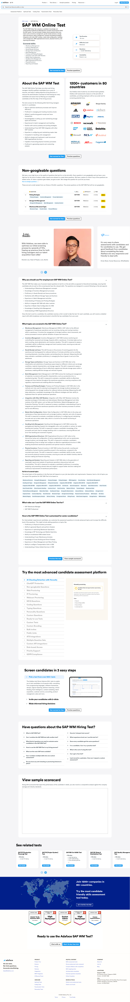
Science (37, 964)
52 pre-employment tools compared (75, 964)
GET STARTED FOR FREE (85, 904)
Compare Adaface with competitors (75, 966)
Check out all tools (70, 984)
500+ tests (25, 21)
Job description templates (72, 971)
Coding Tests (36, 11)
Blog (98, 966)
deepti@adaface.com (8, 970)
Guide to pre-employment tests (73, 982)
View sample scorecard (72, 558)
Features (37, 969)
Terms (56, 997)
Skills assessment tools (71, 961)
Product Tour (38, 961)
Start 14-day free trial (71, 944)
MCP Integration (39, 973)
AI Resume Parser (39, 976)
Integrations (37, 971)
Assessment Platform (16, 11)
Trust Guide (72, 997)
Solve (103, 195)
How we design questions (29, 181)
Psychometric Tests (46, 11)
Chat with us (55, 944)
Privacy (64, 997)
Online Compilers (70, 976)
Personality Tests (57, 11)
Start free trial (124, 2)
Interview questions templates (73, 973)
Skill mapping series (71, 969)
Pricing (36, 966)
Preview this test (55, 558)
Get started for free (57, 70)
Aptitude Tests (27, 11)
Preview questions (73, 70)
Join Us (99, 964)
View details (22, 865)
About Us (99, 961)
